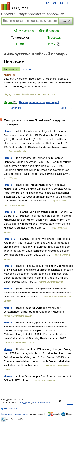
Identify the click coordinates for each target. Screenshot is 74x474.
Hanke (8, 131)
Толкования (20, 37)
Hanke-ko (15, 107)
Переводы (54, 37)
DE (54, 3)
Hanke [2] (10, 238)
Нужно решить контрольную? (39, 102)
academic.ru (14, 6)
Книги (20, 44)
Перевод (26, 69)
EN (47, 3)
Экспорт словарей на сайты (14, 414)
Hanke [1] (10, 211)
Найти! (65, 20)
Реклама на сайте (41, 402)
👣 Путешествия (9, 409)
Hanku (63, 107)
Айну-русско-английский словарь (37, 30)
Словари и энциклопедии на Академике (32, 14)
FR (68, 3)
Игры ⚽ (54, 44)
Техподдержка (24, 402)
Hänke (8, 184)
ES (61, 3)
